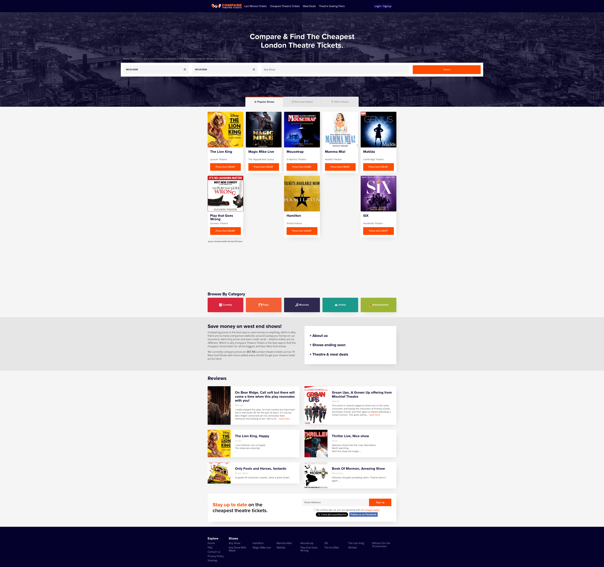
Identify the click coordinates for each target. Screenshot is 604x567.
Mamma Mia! (284, 543)
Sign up (380, 502)
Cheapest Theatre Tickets (285, 6)
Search (446, 69)
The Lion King (356, 543)
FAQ (210, 547)
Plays (266, 304)
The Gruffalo (331, 547)
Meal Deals (309, 6)
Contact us (214, 551)
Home (211, 543)
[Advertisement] (302, 265)
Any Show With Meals (237, 549)
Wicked (352, 547)
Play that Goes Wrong (309, 549)
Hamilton (258, 543)
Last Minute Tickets (255, 6)
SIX (326, 543)
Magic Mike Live (262, 547)
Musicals (304, 304)
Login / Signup (383, 6)
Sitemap (212, 560)
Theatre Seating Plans (332, 6)
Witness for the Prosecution (381, 544)
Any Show (234, 543)
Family (342, 304)
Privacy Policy (216, 556)
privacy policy (372, 509)
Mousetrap (306, 543)
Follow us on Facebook (363, 514)
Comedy (227, 304)
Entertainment (380, 304)
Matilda (281, 547)
